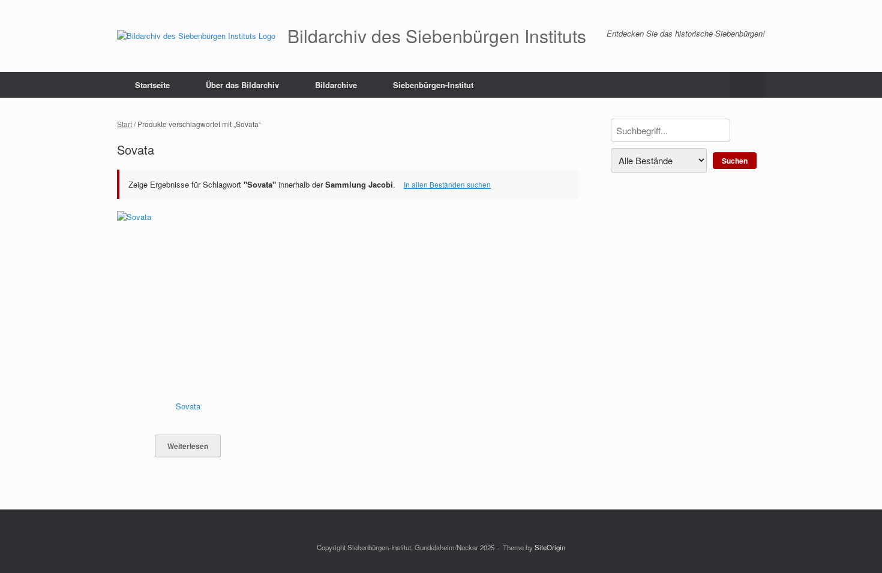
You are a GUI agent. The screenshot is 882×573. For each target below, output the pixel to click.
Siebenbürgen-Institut (433, 85)
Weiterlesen (187, 446)
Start (124, 124)
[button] (747, 85)
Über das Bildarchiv (242, 85)
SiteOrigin (550, 547)
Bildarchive (336, 85)
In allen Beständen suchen (447, 184)
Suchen (735, 160)
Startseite (152, 85)
